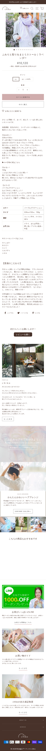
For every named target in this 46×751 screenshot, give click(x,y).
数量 (23, 85)
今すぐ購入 (23, 104)
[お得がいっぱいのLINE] (23, 596)
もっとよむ (23, 668)
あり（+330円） (26, 79)
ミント (4, 248)
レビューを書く (23, 334)
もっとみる (8, 419)
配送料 (17, 66)
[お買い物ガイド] (23, 640)
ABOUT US (22, 720)
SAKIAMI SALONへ (23, 511)
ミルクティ (6, 250)
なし (16, 79)
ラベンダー (6, 243)
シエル (4, 253)
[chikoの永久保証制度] (23, 686)
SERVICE (23, 727)
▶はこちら (11, 162)
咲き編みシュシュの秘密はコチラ (23, 447)
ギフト (23, 75)
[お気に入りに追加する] (16, 546)
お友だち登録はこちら (23, 622)
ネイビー (5, 245)
